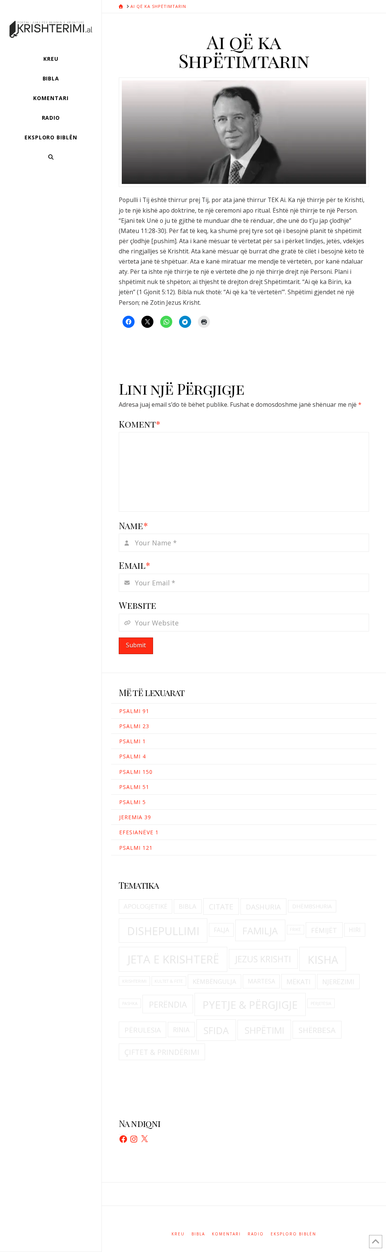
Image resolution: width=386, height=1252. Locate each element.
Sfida (216, 1030)
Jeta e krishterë (173, 959)
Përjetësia (321, 1003)
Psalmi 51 (134, 786)
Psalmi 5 (132, 802)
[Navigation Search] (50, 157)
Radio (256, 1234)
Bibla (187, 906)
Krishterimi (134, 981)
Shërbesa (317, 1030)
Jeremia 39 (135, 817)
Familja (260, 930)
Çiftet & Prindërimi (161, 1052)
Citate (221, 907)
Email (134, 565)
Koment (139, 424)
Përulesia (142, 1030)
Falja (221, 930)
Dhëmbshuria (312, 906)
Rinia (181, 1029)
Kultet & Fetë (169, 981)
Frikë (295, 929)
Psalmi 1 (132, 741)
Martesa (261, 981)
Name (133, 525)
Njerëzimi (338, 981)
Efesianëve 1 (139, 832)
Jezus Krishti (263, 959)
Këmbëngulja (214, 981)
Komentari (226, 1234)
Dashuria (263, 907)
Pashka (130, 1003)
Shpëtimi (264, 1030)
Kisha (323, 960)
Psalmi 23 (134, 726)
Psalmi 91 (134, 711)
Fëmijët (324, 930)
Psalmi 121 (136, 847)
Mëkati (298, 981)
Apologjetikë (145, 906)
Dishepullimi (163, 931)
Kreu (178, 1234)
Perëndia (168, 1004)
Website (137, 605)
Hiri (355, 930)
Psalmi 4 (132, 756)
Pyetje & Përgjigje (250, 1005)
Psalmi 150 (136, 771)
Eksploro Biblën (293, 1234)
